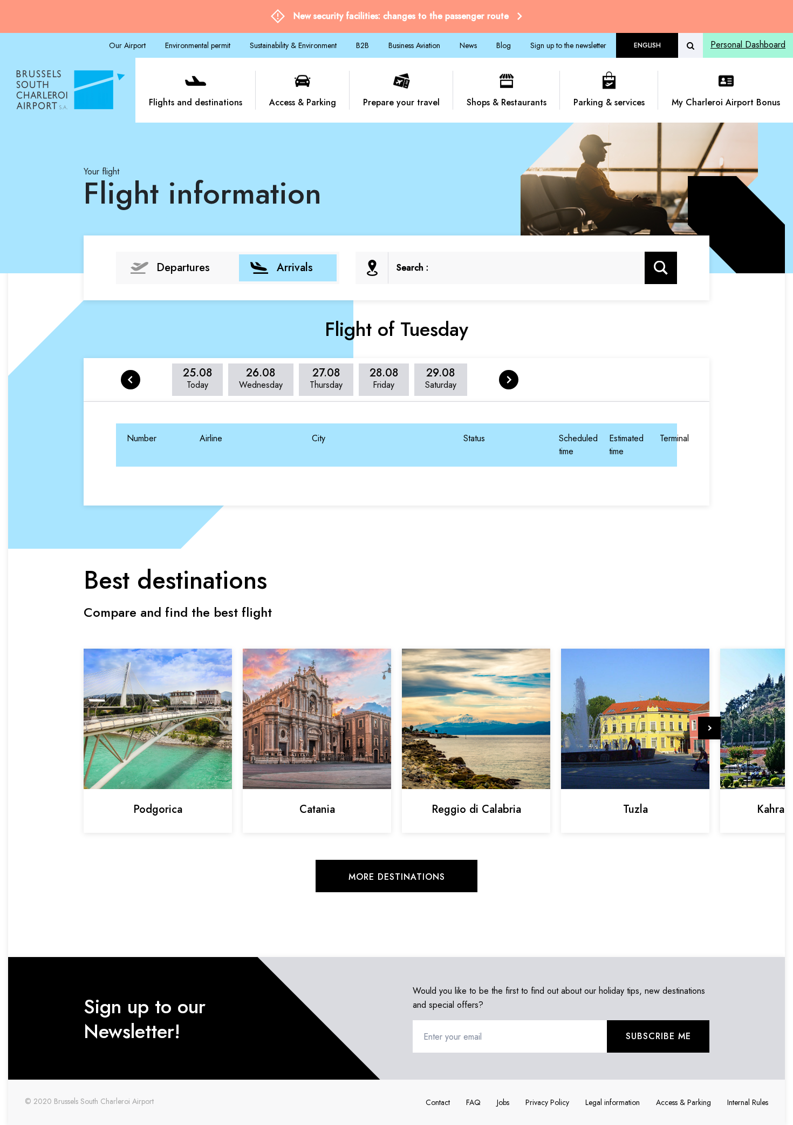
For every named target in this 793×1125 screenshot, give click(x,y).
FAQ (473, 1102)
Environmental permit (197, 45)
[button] (709, 728)
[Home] (71, 90)
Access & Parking (302, 102)
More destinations (396, 877)
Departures (183, 267)
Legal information (612, 1102)
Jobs (503, 1102)
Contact (438, 1102)
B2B (362, 45)
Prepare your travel (401, 102)
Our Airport (127, 45)
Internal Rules (747, 1102)
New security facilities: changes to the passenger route (401, 16)
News (468, 45)
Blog (503, 45)
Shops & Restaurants (506, 102)
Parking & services (609, 102)
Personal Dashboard (747, 44)
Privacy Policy (547, 1102)
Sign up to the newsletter (568, 45)
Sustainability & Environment (293, 45)
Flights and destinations (195, 102)
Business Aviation (414, 45)
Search (661, 267)
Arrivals (295, 267)
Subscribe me (658, 1036)
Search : (412, 267)
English (647, 45)
